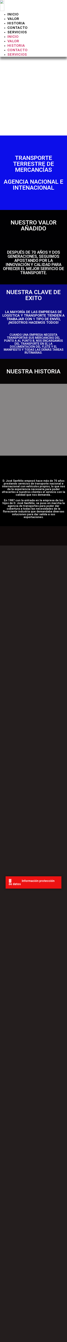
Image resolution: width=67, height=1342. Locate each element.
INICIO (13, 14)
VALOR (13, 19)
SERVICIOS (17, 32)
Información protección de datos (32, 882)
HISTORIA (16, 23)
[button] (33, 882)
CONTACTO (17, 27)
